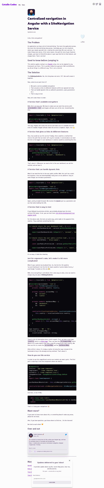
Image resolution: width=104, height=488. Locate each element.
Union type (44, 341)
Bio (20, 5)
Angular (50, 64)
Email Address (36, 475)
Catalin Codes (9, 4)
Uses (23, 5)
